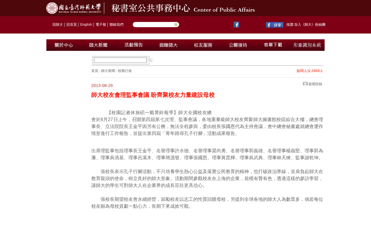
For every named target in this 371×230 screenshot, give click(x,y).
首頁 (94, 71)
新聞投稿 (315, 84)
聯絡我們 (116, 25)
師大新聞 (108, 71)
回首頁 (71, 25)
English (86, 25)
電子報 (101, 25)
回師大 (57, 25)
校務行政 (125, 71)
